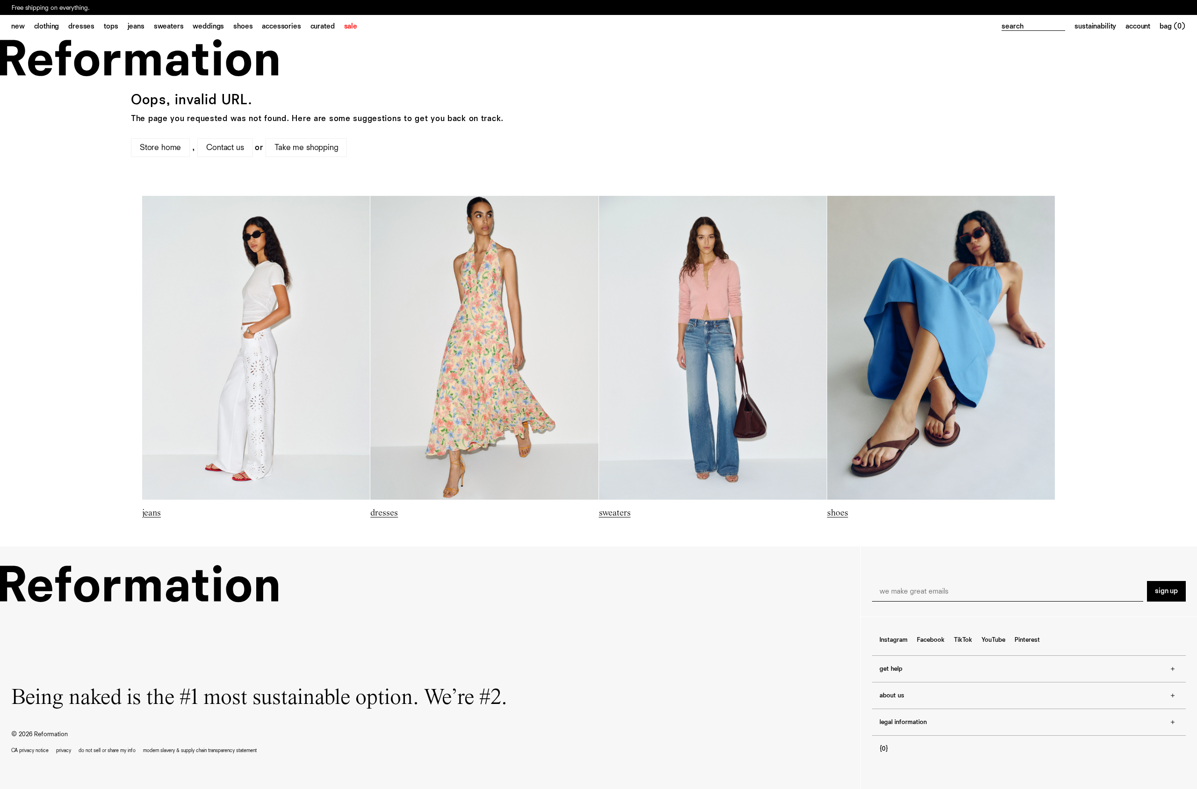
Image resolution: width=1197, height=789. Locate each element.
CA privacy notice (30, 750)
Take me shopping (306, 147)
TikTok (963, 640)
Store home (160, 147)
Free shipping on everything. (51, 8)
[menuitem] (22, 27)
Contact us (225, 147)
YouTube (993, 640)
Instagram (894, 640)
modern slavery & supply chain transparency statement (200, 750)
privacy (63, 750)
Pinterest (1027, 640)
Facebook (931, 640)
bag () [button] (1173, 26)
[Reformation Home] (598, 57)
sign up (1166, 591)
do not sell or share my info (107, 750)
